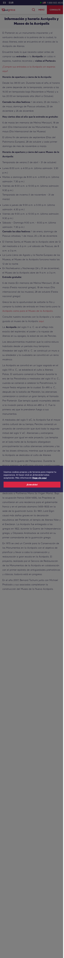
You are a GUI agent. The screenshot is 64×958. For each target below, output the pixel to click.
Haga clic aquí (39, 477)
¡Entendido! (32, 484)
